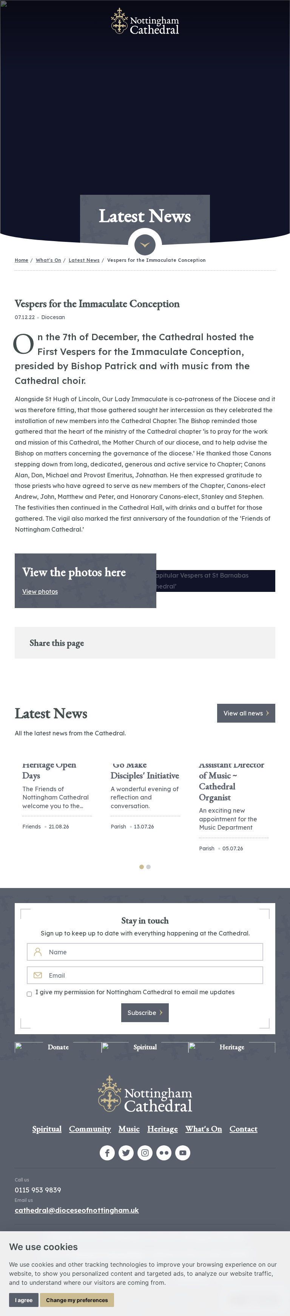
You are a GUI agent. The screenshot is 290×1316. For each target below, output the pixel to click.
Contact (244, 1128)
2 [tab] (148, 867)
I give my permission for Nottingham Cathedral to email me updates (134, 992)
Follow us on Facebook (107, 1152)
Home (21, 260)
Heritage (162, 1128)
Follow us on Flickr (163, 1152)
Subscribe (142, 1012)
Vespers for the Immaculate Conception (156, 260)
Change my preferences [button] (77, 1300)
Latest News (84, 260)
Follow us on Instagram (145, 1152)
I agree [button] (23, 1300)
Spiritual (47, 1128)
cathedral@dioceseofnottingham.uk (77, 1210)
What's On (48, 260)
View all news (243, 713)
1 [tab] (141, 867)
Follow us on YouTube (182, 1152)
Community (90, 1128)
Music (129, 1128)
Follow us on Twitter (126, 1152)
